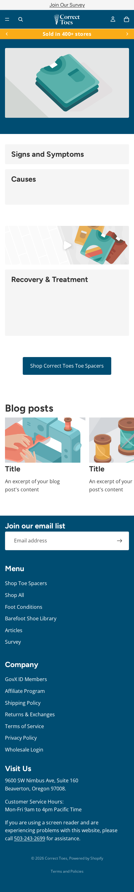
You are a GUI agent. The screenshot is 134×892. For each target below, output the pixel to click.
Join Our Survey (67, 5)
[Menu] (7, 19)
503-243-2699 (29, 838)
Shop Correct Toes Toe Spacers (67, 365)
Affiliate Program (25, 691)
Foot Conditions (23, 606)
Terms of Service (24, 726)
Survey (13, 641)
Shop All (14, 595)
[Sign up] (119, 540)
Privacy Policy (21, 737)
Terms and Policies (67, 871)
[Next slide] (127, 34)
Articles (13, 630)
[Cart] (126, 19)
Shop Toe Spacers (26, 583)
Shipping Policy (23, 702)
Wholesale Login (24, 749)
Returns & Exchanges (30, 714)
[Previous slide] (7, 34)
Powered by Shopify (86, 858)
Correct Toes (56, 858)
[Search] (20, 19)
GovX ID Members (26, 679)
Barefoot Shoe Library (30, 618)
